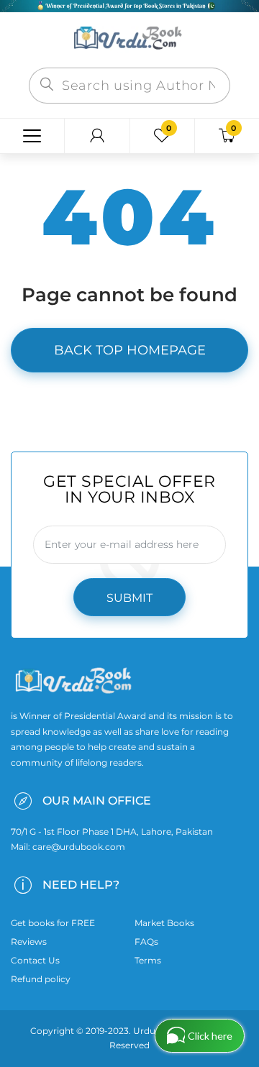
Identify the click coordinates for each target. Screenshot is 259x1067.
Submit (129, 598)
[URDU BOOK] (129, 38)
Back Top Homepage (130, 350)
